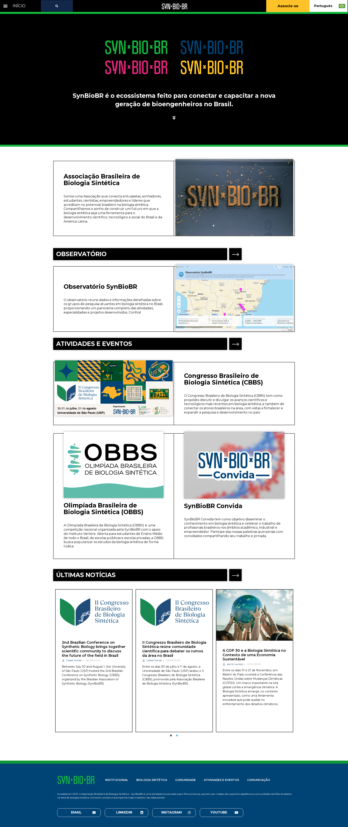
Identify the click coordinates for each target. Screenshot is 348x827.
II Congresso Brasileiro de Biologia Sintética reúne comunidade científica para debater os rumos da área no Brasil (174, 649)
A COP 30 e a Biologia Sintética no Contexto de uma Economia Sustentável (254, 654)
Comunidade (185, 780)
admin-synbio (235, 664)
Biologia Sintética (151, 780)
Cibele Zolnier (74, 660)
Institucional (116, 780)
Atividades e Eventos (221, 780)
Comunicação (258, 780)
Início (18, 5)
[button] (5, 6)
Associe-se (288, 6)
